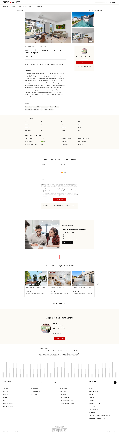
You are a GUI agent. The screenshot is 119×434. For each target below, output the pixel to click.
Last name (63, 164)
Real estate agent (23, 6)
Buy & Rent (5, 6)
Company (39, 6)
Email (43, 170)
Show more (43, 187)
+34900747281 (63, 382)
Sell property (13, 6)
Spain (26, 46)
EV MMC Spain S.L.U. (63, 193)
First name (44, 164)
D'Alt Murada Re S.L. (44, 185)
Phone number (63, 170)
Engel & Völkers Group (71, 186)
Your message (44, 175)
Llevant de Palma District (45, 46)
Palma (37, 46)
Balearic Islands (31, 46)
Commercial (32, 6)
